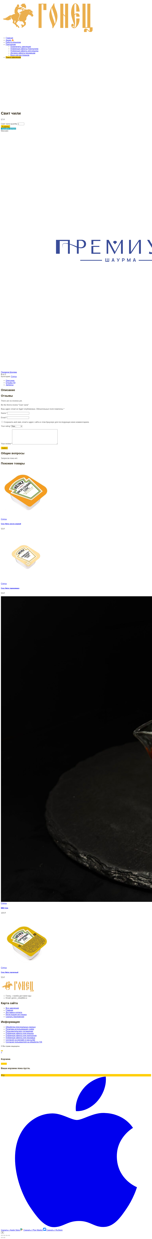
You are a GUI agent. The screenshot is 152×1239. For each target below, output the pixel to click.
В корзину (5, 126)
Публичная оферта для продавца (20, 1038)
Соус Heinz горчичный (9, 972)
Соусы (14, 376)
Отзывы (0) (10, 383)
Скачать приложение (15, 1017)
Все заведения (12, 1008)
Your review (6, 444)
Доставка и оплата (14, 1012)
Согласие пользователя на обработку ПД (24, 1042)
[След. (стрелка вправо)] (4, 1237)
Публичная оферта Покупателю (24, 49)
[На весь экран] (7, 1235)
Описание (10, 381)
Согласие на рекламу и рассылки (20, 1040)
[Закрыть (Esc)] (2, 1235)
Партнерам (11, 44)
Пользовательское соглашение (19, 1031)
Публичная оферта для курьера (24, 51)
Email (4, 418)
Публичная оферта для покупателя (21, 1036)
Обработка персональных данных (21, 1027)
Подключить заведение (20, 47)
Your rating (6, 426)
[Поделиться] (4, 1235)
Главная (9, 38)
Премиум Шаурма (9, 372)
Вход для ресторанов (19, 55)
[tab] (78, 381)
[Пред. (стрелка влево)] (2, 1237)
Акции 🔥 (10, 40)
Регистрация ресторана (16, 1015)
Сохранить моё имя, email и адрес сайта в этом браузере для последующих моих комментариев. (46, 422)
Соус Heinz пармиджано (10, 588)
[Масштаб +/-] (9, 1235)
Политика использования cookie (20, 1029)
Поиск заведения (13, 57)
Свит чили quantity (9, 124)
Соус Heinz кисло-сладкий (11, 524)
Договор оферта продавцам (22, 53)
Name (4, 413)
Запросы (10, 385)
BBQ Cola (4, 908)
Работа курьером (13, 42)
